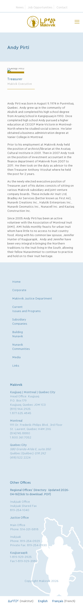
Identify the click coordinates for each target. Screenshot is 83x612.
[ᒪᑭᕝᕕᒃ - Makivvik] (41, 21)
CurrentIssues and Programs (26, 309)
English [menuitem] (43, 601)
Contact (62, 7)
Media (16, 357)
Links (15, 365)
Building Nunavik (17, 334)
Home (16, 281)
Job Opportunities (40, 7)
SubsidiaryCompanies (19, 321)
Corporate (19, 290)
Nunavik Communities (21, 346)
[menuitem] (21, 601)
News (20, 7)
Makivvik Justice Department (32, 298)
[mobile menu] (77, 21)
